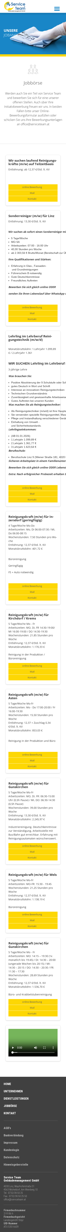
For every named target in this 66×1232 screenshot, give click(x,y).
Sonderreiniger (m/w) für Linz (31, 216)
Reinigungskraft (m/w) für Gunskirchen (28, 785)
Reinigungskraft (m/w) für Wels (32, 875)
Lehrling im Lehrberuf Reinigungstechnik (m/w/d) (30, 338)
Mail (32, 193)
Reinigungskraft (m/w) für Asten (28, 696)
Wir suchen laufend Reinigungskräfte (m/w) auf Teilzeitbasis (32, 162)
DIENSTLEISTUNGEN (16, 1098)
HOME (7, 1084)
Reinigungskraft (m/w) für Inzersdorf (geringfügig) (31, 518)
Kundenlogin (11, 1150)
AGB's (7, 1128)
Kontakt (32, 198)
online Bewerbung (32, 187)
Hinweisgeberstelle (16, 1164)
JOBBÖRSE (10, 1106)
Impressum (10, 1142)
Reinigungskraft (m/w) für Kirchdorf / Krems (28, 616)
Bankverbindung (13, 1135)
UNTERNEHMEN (13, 1091)
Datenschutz (11, 1157)
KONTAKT (10, 1113)
